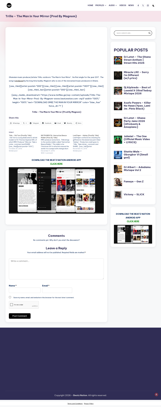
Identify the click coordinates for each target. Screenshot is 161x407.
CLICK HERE (56, 163)
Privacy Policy (89, 403)
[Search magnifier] (149, 33)
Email (45, 285)
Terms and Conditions (75, 403)
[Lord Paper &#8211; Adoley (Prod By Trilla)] (89, 143)
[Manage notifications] (156, 394)
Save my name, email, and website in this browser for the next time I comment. (43, 297)
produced (19, 81)
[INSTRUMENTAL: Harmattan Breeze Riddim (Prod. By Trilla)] (57, 144)
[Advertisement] (56, 54)
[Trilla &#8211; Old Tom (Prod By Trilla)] (25, 143)
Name (13, 285)
